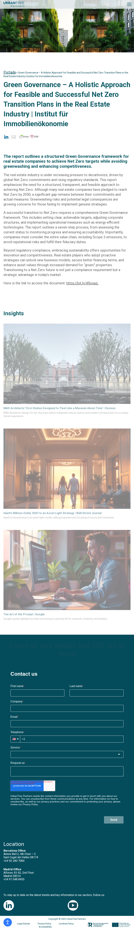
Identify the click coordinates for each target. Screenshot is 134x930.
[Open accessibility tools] (7, 922)
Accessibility (45, 926)
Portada (9, 72)
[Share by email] (13, 137)
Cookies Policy (66, 923)
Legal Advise (23, 923)
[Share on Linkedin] (6, 137)
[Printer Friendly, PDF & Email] (29, 138)
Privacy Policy (44, 923)
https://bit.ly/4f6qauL (82, 283)
